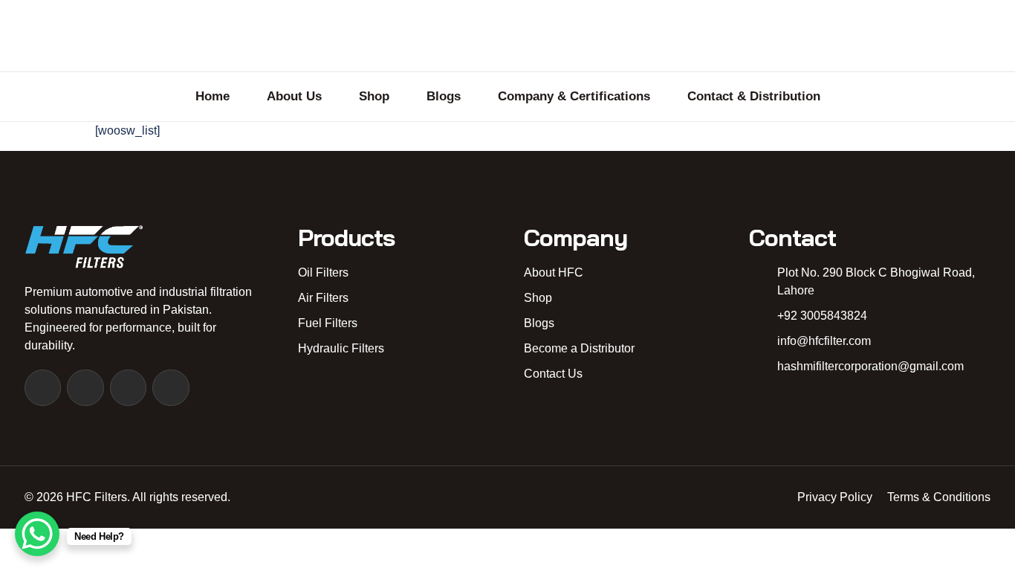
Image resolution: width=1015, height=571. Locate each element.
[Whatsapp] (170, 388)
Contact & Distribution (753, 96)
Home (212, 96)
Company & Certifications (574, 96)
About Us (294, 96)
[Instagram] (85, 388)
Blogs (444, 96)
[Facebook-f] (43, 388)
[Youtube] (128, 388)
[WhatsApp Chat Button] (37, 534)
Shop (374, 96)
